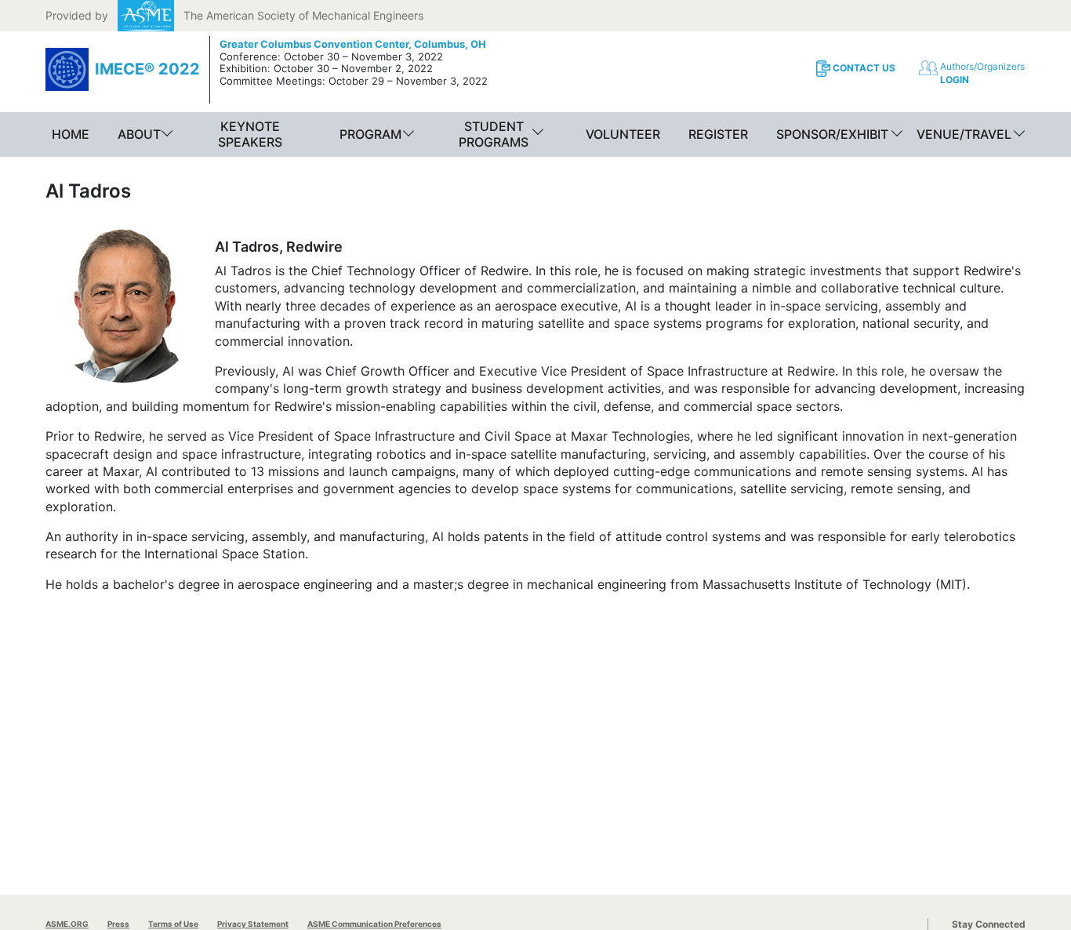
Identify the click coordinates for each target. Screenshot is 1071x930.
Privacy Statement (253, 923)
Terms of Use (173, 923)
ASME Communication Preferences (374, 923)
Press (118, 923)
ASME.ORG (67, 923)
